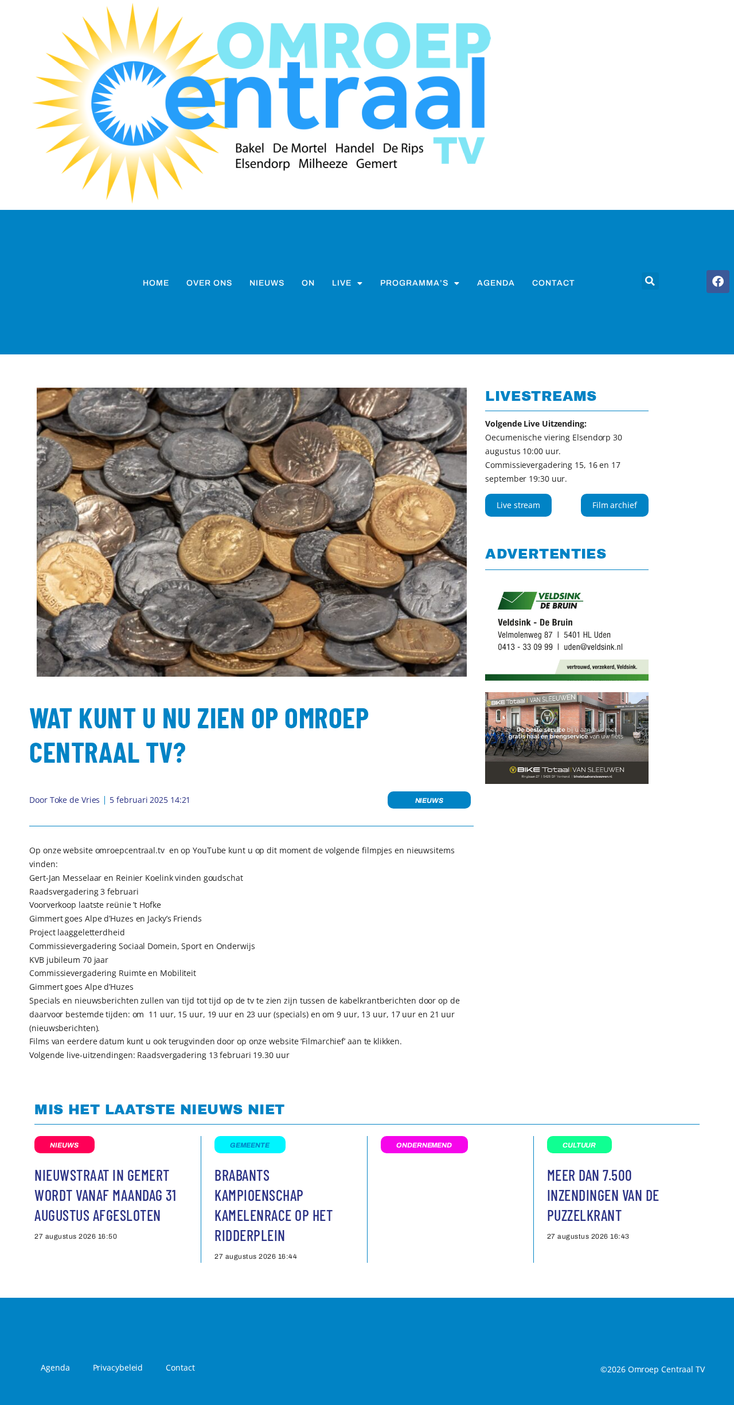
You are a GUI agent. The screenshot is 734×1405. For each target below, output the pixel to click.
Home (156, 283)
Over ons (209, 283)
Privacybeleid (118, 1367)
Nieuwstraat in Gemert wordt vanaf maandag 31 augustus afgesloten (105, 1195)
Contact (553, 283)
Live (342, 283)
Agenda (496, 283)
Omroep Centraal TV (666, 1369)
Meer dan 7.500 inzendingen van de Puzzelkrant (603, 1195)
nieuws (266, 283)
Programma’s (414, 283)
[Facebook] (717, 281)
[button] (650, 281)
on (308, 283)
